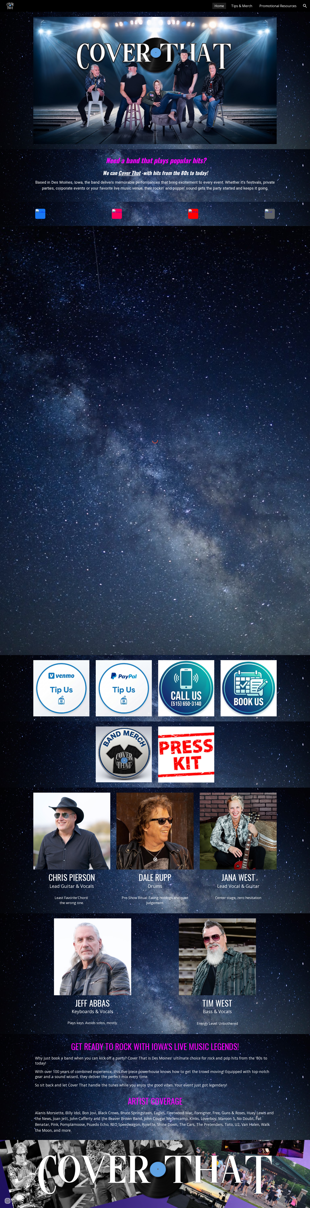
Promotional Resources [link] (278, 6)
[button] (305, 6)
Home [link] (219, 6)
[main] (155, 175)
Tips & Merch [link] (241, 6)
